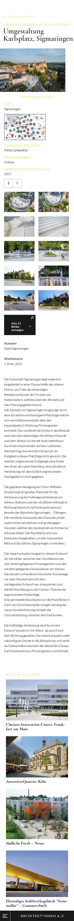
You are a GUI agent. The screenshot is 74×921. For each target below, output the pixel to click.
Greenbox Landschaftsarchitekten (36, 24)
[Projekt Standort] (24, 127)
